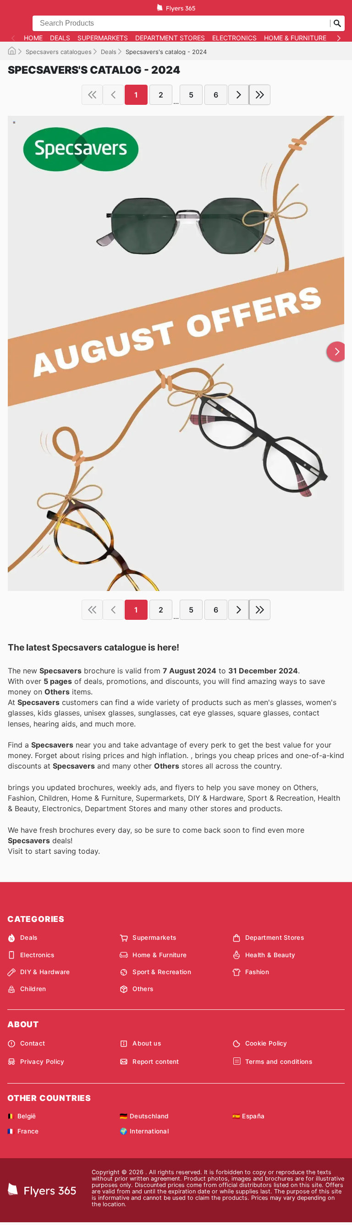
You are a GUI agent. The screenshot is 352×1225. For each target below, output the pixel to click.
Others (142, 988)
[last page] (259, 95)
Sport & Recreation (161, 972)
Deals (60, 38)
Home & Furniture (295, 38)
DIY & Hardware (45, 972)
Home (33, 38)
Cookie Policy (266, 1043)
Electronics (234, 38)
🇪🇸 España (248, 1116)
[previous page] (113, 95)
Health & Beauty (270, 955)
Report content (155, 1061)
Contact (32, 1043)
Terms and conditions (278, 1061)
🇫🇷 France (23, 1131)
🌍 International (144, 1131)
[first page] (92, 95)
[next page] (238, 95)
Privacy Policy (42, 1061)
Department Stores (170, 38)
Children (33, 988)
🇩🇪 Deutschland (144, 1116)
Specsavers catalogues (59, 51)
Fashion (257, 972)
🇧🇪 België (21, 1116)
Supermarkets (102, 38)
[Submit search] (337, 23)
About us (146, 1043)
